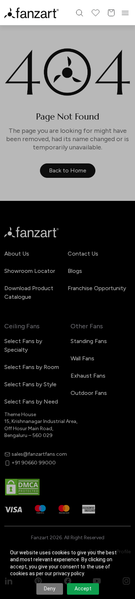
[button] (67, 354)
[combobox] (67, 330)
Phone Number (35, 265)
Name (23, 240)
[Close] (126, 187)
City (22, 290)
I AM (22, 314)
